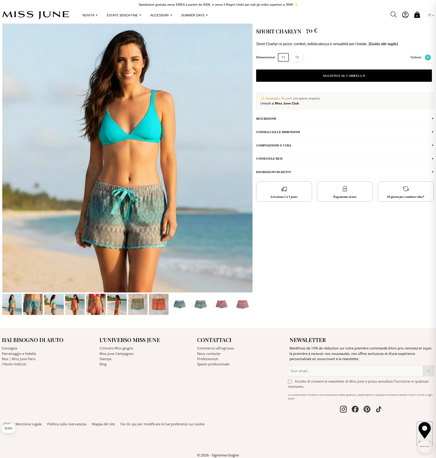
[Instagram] (343, 410)
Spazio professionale (213, 364)
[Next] (248, 169)
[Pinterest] (367, 410)
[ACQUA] (427, 57)
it (430, 15)
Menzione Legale (28, 424)
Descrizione (266, 118)
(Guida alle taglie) (383, 44)
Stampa (105, 358)
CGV (6, 424)
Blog (103, 364)
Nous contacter (209, 353)
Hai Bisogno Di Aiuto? (273, 172)
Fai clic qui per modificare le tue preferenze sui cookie (162, 424)
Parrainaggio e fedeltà (19, 353)
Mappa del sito (103, 424)
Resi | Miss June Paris (18, 358)
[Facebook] (355, 410)
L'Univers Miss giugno (116, 348)
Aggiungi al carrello (344, 75)
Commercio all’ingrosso (215, 348)
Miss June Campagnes (116, 353)
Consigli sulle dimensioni (278, 132)
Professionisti (207, 358)
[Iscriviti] (428, 370)
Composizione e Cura (273, 145)
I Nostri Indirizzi (14, 364)
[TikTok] (379, 410)
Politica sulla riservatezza (66, 424)
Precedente (6, 169)
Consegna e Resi (269, 158)
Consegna (9, 348)
